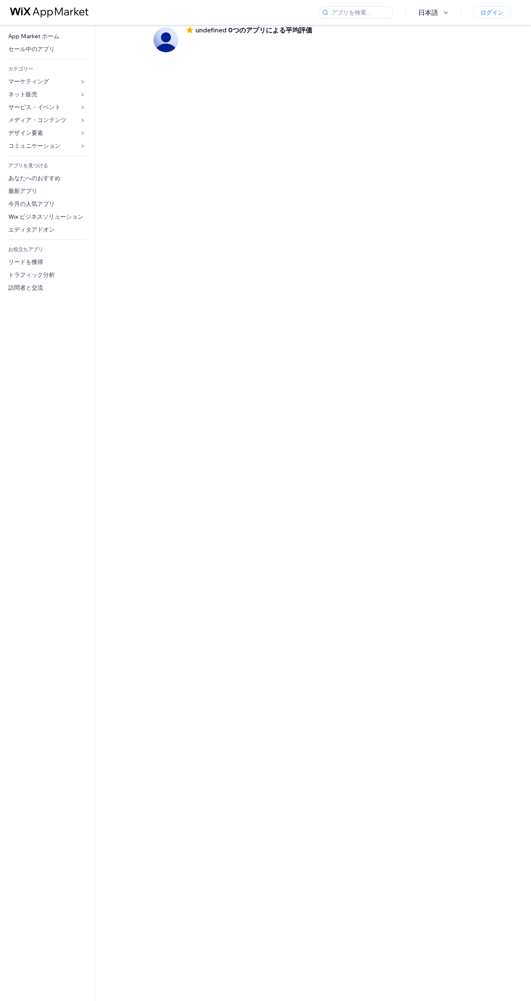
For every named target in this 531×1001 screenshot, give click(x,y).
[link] (47, 36)
